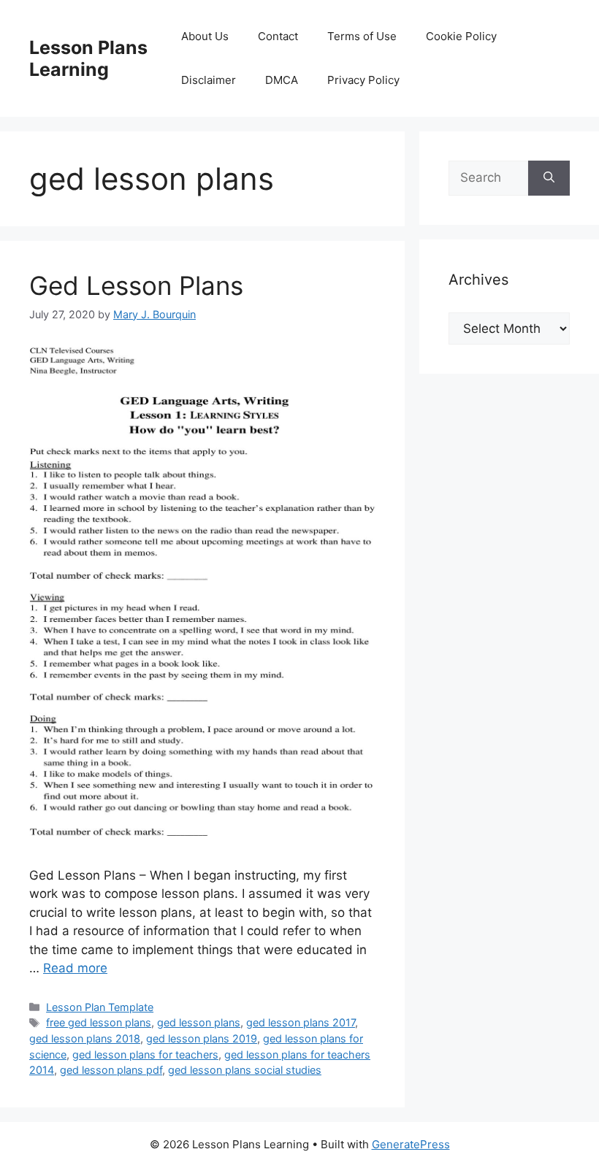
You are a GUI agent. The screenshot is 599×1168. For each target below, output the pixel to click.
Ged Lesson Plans (136, 285)
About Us (205, 36)
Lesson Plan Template (99, 1007)
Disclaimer (208, 80)
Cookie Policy (461, 36)
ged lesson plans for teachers (145, 1054)
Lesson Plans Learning (88, 58)
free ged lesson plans (98, 1022)
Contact (278, 36)
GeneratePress (411, 1144)
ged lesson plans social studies (244, 1070)
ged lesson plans (198, 1022)
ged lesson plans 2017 (300, 1022)
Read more (75, 968)
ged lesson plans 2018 (84, 1038)
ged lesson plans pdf (111, 1070)
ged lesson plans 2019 (201, 1038)
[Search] (549, 178)
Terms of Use (362, 36)
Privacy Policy (363, 80)
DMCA (281, 80)
